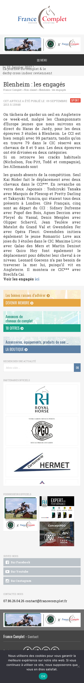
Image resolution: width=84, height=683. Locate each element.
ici (36, 279)
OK (43, 676)
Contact (33, 636)
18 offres (13, 328)
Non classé (30, 89)
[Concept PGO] (42, 430)
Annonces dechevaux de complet (19, 319)
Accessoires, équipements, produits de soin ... (37, 342)
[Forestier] (42, 39)
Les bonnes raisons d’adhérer (26, 295)
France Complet (12, 89)
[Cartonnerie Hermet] (42, 462)
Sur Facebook (20, 562)
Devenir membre (18, 302)
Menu (43, 60)
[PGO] (57, 534)
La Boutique (15, 349)
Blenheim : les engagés (52, 89)
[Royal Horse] (42, 399)
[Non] (78, 666)
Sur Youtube (19, 571)
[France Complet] (42, 17)
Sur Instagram (20, 581)
